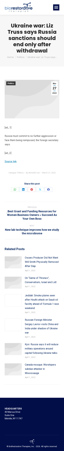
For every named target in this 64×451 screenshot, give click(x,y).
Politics (11, 83)
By (33, 173)
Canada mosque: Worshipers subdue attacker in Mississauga (40, 369)
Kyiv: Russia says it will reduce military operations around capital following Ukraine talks (41, 348)
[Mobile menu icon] (56, 7)
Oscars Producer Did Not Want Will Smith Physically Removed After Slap (42, 262)
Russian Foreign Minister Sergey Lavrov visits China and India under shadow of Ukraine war (41, 326)
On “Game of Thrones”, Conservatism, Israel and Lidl (40, 280)
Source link (11, 161)
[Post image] (13, 262)
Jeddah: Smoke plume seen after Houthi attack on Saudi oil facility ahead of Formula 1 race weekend (42, 302)
